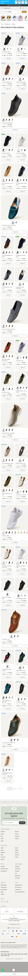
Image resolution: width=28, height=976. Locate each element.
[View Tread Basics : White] (21, 141)
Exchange (17, 871)
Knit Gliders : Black (5, 153)
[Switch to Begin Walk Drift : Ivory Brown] (23, 667)
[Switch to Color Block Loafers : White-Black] (16, 222)
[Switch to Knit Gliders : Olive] (9, 149)
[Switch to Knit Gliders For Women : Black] (17, 252)
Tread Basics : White (20, 153)
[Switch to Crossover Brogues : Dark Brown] (9, 78)
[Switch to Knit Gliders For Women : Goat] (23, 252)
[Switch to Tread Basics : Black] (4, 48)
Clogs (2, 840)
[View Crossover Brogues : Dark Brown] (7, 243)
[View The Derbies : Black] (21, 688)
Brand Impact (4, 885)
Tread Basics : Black (6, 51)
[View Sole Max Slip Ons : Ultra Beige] (14, 416)
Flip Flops (17, 836)
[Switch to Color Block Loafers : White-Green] (13, 222)
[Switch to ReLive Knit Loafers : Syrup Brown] (9, 180)
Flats (2, 836)
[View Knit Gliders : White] (14, 518)
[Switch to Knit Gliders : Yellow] (21, 532)
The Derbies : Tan (5, 639)
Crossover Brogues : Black (7, 123)
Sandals (17, 838)
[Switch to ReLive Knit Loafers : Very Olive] (12, 180)
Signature (3, 852)
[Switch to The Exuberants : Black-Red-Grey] (7, 666)
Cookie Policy (18, 889)
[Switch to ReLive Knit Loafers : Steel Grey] (6, 180)
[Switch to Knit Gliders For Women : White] (20, 252)
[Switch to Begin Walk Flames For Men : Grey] (9, 697)
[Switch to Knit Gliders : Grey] (12, 149)
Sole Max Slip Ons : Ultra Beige (8, 433)
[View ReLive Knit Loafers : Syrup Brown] (7, 347)
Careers (2, 894)
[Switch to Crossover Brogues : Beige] (12, 78)
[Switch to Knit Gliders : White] (6, 149)
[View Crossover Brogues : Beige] (7, 451)
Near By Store (4, 887)
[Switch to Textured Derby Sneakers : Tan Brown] (17, 739)
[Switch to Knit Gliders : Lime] (18, 532)
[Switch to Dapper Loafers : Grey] (23, 79)
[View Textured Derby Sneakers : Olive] (14, 725)
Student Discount (4, 868)
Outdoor (2, 859)
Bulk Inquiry (17, 875)
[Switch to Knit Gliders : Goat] (15, 532)
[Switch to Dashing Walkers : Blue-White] (21, 595)
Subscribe (22, 822)
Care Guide (17, 878)
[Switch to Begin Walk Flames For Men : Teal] (3, 697)
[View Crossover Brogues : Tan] (7, 70)
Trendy (16, 857)
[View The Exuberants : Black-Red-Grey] (7, 657)
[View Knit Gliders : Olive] (7, 378)
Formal (16, 847)
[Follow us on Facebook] (5, 902)
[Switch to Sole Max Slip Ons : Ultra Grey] (23, 180)
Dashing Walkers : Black (21, 598)
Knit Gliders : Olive (5, 392)
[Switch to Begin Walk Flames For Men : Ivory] (12, 697)
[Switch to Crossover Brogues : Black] (6, 78)
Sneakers (3, 831)
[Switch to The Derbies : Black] (14, 636)
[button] (14, 2)
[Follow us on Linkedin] (8, 902)
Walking (16, 850)
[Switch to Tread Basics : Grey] (7, 48)
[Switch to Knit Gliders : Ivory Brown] (17, 491)
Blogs (2, 891)
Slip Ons (17, 831)
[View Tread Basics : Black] (7, 40)
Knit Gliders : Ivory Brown (21, 494)
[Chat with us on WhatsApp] (2, 970)
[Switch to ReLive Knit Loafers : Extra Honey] (3, 180)
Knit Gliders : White (6, 535)
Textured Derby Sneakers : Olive (8, 742)
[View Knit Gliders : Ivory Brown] (21, 481)
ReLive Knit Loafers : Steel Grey (8, 329)
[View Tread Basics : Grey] (21, 40)
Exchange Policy (18, 885)
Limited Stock (4, 871)
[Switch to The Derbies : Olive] (17, 636)
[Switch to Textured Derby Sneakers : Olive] (11, 739)
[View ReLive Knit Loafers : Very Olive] (7, 481)
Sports (2, 850)
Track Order (17, 868)
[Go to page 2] (18, 788)
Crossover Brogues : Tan (7, 82)
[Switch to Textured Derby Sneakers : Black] (14, 739)
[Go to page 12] (21, 788)
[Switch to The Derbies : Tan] (11, 636)
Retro (2, 854)
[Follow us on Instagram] (2, 902)
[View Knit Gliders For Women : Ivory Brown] (7, 553)
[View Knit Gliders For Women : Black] (21, 243)
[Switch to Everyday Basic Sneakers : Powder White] (12, 769)
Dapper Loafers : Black (20, 82)
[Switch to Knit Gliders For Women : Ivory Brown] (3, 562)
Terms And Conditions (20, 891)
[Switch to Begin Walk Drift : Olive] (20, 667)
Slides (2, 838)
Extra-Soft (3, 857)
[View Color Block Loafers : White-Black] (21, 274)
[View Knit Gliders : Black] (7, 141)
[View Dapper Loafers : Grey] (21, 451)
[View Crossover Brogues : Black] (14, 105)
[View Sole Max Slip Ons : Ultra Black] (21, 171)
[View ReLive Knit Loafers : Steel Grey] (14, 312)
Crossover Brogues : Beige (7, 463)
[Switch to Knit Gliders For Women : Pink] (26, 252)
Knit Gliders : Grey (19, 360)
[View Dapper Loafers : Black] (21, 70)
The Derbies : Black (20, 702)
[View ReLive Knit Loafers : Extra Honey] (7, 171)
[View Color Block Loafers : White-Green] (14, 208)
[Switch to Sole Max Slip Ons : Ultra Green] (26, 180)
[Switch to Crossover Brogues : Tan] (3, 78)
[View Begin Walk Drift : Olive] (21, 657)
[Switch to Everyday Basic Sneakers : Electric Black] (6, 769)
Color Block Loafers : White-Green (9, 225)
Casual (2, 847)
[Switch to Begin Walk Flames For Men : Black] (6, 697)
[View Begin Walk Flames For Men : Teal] (7, 688)
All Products (7, 24)
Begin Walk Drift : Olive (20, 670)
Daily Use (17, 854)
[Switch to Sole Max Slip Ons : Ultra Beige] (20, 180)
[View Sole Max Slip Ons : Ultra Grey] (7, 274)
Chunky (16, 852)
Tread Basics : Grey (20, 51)
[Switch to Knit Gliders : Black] (3, 149)
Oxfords (17, 833)
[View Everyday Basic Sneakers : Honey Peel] (7, 760)
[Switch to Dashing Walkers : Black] (18, 595)
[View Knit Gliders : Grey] (21, 347)
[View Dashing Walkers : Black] (21, 585)
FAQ (16, 873)
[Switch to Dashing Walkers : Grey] (25, 595)
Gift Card (3, 866)
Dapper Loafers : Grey (20, 463)
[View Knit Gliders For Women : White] (21, 553)
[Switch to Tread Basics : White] (10, 48)
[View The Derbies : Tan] (14, 622)
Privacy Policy (18, 887)
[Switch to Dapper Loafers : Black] (20, 79)
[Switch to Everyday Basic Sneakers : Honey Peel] (3, 769)
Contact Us (17, 866)
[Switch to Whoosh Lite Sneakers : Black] (7, 594)
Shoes (13, 24)
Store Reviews (4, 889)
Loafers (2, 833)
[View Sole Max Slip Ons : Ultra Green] (21, 378)
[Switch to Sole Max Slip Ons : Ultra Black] (17, 180)
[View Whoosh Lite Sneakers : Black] (7, 585)
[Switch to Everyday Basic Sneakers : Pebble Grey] (9, 769)
